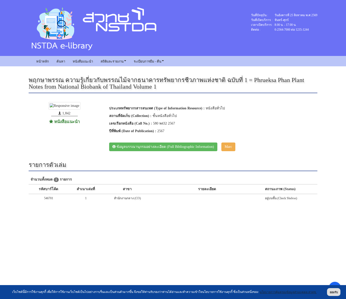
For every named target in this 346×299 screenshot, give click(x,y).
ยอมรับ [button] (334, 292)
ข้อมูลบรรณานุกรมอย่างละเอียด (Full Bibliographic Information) (165, 147)
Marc (228, 147)
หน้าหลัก (42, 61)
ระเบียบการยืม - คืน (147, 61)
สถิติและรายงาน (112, 61)
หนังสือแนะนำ (83, 61)
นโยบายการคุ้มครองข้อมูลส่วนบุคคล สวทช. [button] (288, 292)
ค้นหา (60, 61)
